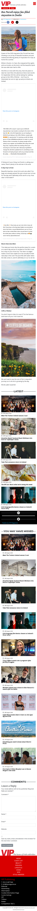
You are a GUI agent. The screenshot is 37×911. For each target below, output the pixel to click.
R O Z (13, 157)
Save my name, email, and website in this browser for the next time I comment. (18, 840)
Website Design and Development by (24, 908)
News (18, 858)
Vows (18, 870)
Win (18, 872)
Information (5, 891)
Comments (23, 19)
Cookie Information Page (10, 893)
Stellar (3, 901)
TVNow (3, 899)
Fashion (18, 865)
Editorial (4, 886)
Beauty (19, 863)
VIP (2, 897)
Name (3, 814)
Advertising (5, 888)
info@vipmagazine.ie (9, 884)
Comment (5, 794)
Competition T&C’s (8, 904)
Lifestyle (18, 868)
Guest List (18, 861)
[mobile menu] (34, 3)
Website (4, 829)
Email (3, 822)
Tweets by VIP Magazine (10, 523)
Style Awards (18, 874)
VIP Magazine (7, 19)
